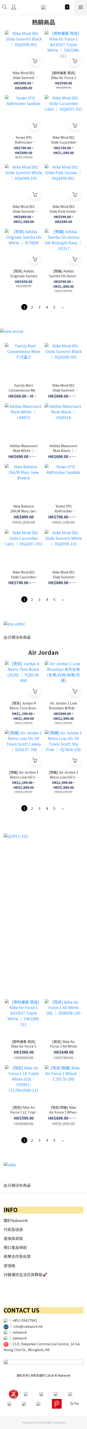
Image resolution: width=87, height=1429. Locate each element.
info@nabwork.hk (28, 1326)
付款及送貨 (13, 1229)
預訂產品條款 (15, 1247)
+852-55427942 (24, 1320)
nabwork (19, 1332)
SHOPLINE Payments (51, 1422)
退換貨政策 (13, 1238)
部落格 (9, 1265)
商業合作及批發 (17, 1256)
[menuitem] (24, 307)
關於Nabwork (16, 1220)
